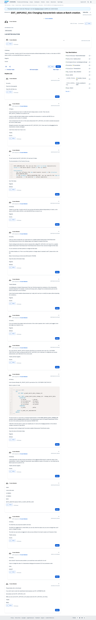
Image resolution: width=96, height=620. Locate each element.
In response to (21, 106)
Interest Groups (18, 5)
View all (67, 91)
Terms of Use (17, 617)
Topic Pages (60, 1)
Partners (43, 1)
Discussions (41, 5)
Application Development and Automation (29, 5)
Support (42, 617)
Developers (37, 1)
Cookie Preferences (50, 617)
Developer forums (39, 8)
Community (13, 1)
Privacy (12, 617)
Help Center (53, 1)
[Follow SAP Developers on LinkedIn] (84, 617)
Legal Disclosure (30, 617)
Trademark (37, 617)
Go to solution (49, 18)
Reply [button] (58, 66)
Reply (57, 96)
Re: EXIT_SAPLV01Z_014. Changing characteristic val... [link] (53, 5)
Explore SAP (83, 1)
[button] (86, 23)
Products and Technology (22, 1)
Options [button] (90, 12)
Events (47, 1)
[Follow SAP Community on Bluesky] (79, 617)
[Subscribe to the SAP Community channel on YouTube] (82, 617)
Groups (31, 1)
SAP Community (7, 5)
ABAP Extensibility (8, 30)
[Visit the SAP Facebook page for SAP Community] (77, 617)
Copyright (24, 617)
